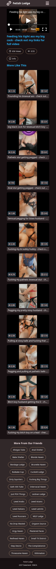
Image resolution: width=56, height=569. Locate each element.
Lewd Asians (36, 501)
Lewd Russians (19, 516)
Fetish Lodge (21, 3)
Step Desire (16, 546)
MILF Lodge (38, 516)
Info (14, 58)
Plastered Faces (37, 531)
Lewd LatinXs (37, 509)
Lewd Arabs (19, 501)
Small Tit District (38, 538)
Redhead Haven (17, 538)
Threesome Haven (19, 553)
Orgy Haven (17, 531)
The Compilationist (36, 546)
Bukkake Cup (18, 472)
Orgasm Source (39, 523)
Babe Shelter (18, 457)
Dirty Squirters (16, 479)
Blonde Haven (37, 457)
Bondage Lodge (17, 464)
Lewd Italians (19, 509)
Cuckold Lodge (37, 472)
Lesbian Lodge (38, 494)
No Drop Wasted (17, 523)
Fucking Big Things (38, 479)
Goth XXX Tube (16, 486)
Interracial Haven (38, 486)
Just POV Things (18, 494)
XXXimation (40, 553)
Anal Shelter (37, 449)
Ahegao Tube (19, 449)
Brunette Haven (38, 464)
